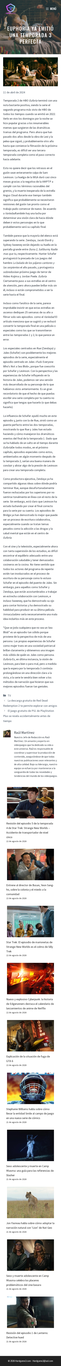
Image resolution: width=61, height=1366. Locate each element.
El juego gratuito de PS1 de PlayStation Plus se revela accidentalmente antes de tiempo (28, 716)
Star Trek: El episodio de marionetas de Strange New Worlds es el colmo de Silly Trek (29, 946)
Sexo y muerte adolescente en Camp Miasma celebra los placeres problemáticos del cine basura (27, 1280)
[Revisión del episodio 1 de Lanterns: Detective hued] (30, 1325)
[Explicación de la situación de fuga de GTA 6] (30, 1049)
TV (9, 695)
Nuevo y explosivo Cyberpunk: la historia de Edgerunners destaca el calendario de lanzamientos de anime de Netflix (30, 1003)
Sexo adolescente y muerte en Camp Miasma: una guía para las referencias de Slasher (30, 1170)
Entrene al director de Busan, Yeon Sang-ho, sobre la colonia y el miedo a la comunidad (30, 889)
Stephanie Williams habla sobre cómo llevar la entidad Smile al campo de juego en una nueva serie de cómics (30, 1113)
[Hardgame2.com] (10, 9)
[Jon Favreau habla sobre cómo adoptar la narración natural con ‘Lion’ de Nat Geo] (30, 1216)
